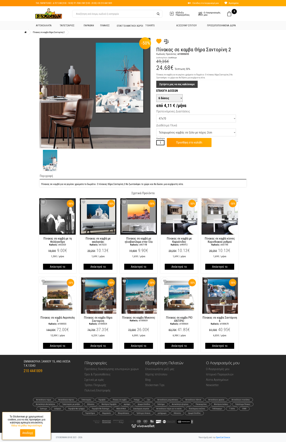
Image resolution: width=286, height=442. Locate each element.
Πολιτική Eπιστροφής (97, 390)
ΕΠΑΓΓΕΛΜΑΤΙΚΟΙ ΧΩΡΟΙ (130, 25)
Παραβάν (101, 400)
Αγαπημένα (233, 3)
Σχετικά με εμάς (94, 379)
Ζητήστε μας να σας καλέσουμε (177, 84)
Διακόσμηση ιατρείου (141, 409)
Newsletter (212, 385)
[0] (229, 13)
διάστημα (161, 404)
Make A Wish (121, 409)
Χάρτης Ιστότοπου (156, 374)
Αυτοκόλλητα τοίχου (43, 400)
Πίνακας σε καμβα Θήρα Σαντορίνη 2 (48, 32)
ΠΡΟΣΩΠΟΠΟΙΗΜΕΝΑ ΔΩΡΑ (221, 25)
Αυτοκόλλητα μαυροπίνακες (167, 400)
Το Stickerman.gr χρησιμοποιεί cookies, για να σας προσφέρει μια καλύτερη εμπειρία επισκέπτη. (26, 421)
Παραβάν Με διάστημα (100, 409)
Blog (147, 379)
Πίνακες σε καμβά (119, 400)
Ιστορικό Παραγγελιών (219, 374)
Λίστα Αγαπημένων (217, 379)
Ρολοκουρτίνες (201, 404)
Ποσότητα (160, 138)
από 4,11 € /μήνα (171, 105)
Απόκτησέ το (57, 267)
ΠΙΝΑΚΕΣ (105, 25)
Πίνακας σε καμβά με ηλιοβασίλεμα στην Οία (139, 241)
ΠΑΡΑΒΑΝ (89, 25)
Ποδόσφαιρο (217, 409)
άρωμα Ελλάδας (144, 404)
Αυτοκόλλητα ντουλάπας (241, 400)
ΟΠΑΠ (244, 409)
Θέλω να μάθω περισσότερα (26, 425)
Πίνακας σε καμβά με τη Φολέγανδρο (57, 241)
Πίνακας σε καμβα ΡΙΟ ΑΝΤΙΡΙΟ (179, 320)
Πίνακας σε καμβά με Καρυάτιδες (179, 241)
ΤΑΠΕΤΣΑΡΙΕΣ (67, 25)
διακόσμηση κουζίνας (197, 409)
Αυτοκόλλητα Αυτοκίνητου (45, 404)
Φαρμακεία (106, 413)
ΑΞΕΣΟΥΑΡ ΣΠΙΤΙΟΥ (186, 25)
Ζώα (148, 400)
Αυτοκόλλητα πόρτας (66, 400)
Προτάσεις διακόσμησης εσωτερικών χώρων (111, 369)
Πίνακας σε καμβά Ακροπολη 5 (57, 320)
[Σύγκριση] (165, 41)
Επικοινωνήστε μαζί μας (159, 369)
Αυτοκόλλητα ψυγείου (216, 400)
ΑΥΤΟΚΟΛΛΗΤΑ (44, 25)
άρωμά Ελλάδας (194, 413)
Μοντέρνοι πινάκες (221, 404)
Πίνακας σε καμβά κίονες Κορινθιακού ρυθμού (220, 241)
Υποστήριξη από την (214, 437)
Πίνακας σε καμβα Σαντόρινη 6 (219, 320)
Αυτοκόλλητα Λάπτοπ (193, 400)
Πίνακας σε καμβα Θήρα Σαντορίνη (98, 320)
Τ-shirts (232, 409)
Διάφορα (57, 409)
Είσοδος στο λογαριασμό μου (206, 3)
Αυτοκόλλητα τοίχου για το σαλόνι (169, 409)
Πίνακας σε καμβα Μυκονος (138, 319)
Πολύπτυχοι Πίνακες (242, 404)
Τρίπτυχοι (43, 409)
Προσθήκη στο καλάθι (189, 142)
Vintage (136, 400)
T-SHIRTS (150, 25)
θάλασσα (90, 404)
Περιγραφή (46, 175)
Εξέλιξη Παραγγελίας (183, 13)
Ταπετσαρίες (86, 400)
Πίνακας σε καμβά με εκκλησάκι (98, 241)
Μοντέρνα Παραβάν (109, 404)
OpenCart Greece (223, 437)
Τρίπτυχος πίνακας (143, 413)
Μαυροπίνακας (123, 413)
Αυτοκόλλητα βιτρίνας (180, 404)
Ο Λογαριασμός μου (212, 13)
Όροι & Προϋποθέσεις (97, 374)
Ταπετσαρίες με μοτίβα (71, 404)
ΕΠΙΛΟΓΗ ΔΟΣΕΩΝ (167, 90)
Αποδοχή (27, 433)
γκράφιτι (127, 404)
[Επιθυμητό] (158, 42)
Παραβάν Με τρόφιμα (76, 409)
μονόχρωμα (162, 413)
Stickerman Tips (154, 385)
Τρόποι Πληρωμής (95, 385)
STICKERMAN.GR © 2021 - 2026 (69, 437)
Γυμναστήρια (90, 413)
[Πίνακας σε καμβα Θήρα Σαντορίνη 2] (95, 93)
